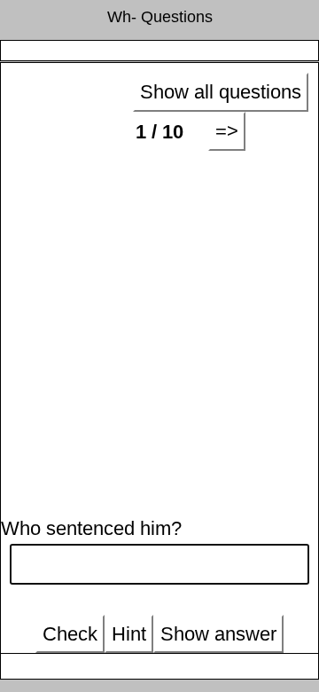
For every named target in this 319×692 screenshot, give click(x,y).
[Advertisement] (159, 328)
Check (70, 634)
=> (226, 131)
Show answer (218, 634)
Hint (129, 634)
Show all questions (220, 92)
